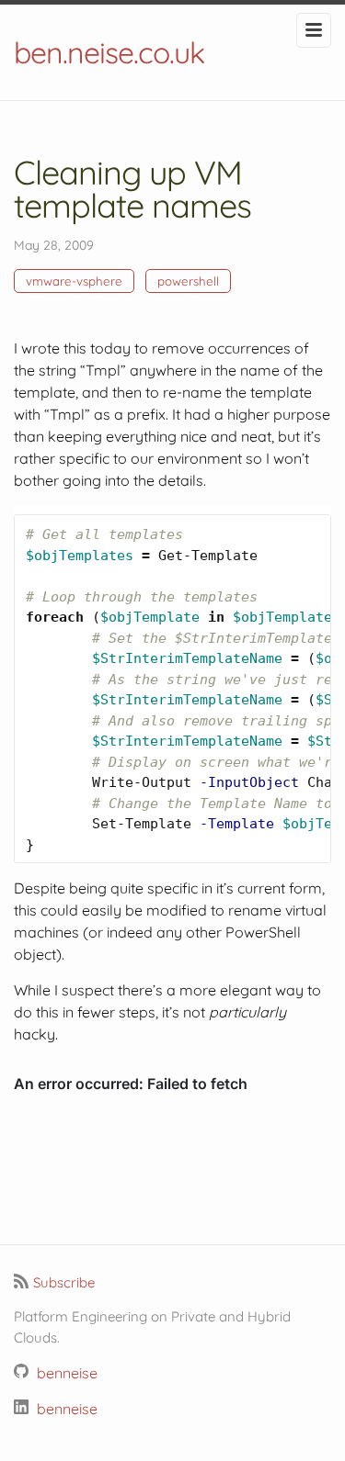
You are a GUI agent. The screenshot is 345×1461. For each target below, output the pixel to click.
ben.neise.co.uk (109, 52)
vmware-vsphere (74, 281)
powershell (188, 281)
